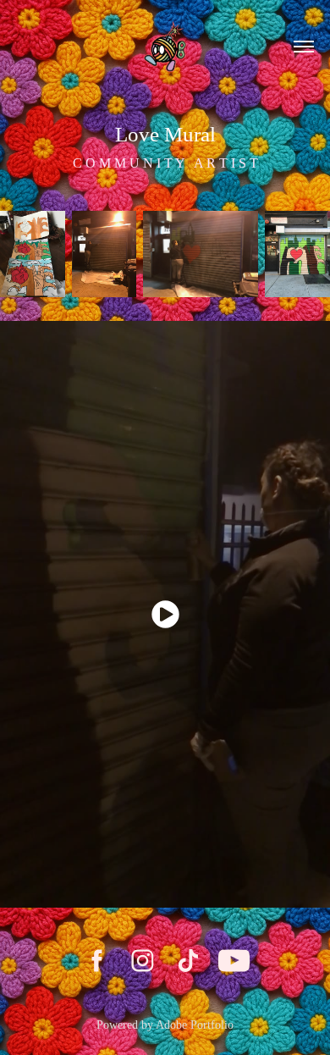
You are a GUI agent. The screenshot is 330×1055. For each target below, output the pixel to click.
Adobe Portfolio (195, 1025)
